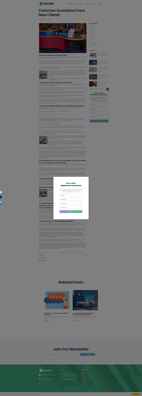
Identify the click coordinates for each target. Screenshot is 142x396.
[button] (87, 178)
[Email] (1, 202)
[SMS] (1, 200)
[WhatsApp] (1, 199)
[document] (71, 198)
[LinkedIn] (1, 194)
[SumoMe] (1, 204)
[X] (1, 197)
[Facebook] (1, 195)
